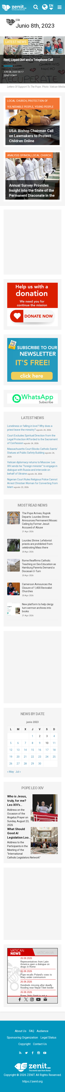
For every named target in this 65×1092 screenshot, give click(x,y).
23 (39, 756)
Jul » (18, 771)
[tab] (20, 952)
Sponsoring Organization (22, 1037)
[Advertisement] (32, 242)
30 (39, 763)
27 (18, 763)
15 (32, 749)
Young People (44, 106)
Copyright (24, 1044)
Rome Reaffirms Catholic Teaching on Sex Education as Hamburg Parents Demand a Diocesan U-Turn (39, 566)
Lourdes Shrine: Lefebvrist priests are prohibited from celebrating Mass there (37, 544)
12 (10, 749)
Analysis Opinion (18, 155)
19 (10, 756)
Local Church (17, 100)
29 (32, 763)
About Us (20, 1031)
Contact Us (40, 1044)
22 (32, 756)
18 (54, 749)
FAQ (31, 1031)
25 (54, 756)
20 (18, 756)
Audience (42, 1031)
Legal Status (48, 1037)
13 (18, 749)
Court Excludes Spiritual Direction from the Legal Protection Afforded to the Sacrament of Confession (32, 439)
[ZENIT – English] (18, 7)
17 (47, 749)
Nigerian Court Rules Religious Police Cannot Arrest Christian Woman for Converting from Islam (32, 483)
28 (25, 763)
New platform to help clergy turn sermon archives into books (37, 608)
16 (39, 749)
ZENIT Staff (10, 75)
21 (25, 756)
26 (10, 763)
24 (47, 756)
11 (54, 743)
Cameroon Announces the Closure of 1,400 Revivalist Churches (37, 588)
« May (10, 771)
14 (25, 749)
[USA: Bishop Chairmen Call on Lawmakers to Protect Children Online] (32, 121)
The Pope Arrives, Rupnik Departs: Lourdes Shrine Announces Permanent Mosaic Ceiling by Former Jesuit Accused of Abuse (39, 520)
